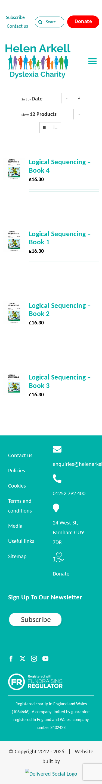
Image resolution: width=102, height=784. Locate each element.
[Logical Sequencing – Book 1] (14, 234)
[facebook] (11, 659)
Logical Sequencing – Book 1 (60, 237)
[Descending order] (79, 98)
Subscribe (15, 17)
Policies (16, 470)
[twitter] (23, 659)
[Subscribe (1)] (51, 614)
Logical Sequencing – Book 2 (60, 309)
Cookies (17, 485)
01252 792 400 (69, 493)
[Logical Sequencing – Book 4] (14, 162)
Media (15, 526)
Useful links (21, 541)
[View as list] (55, 127)
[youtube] (45, 659)
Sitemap (17, 556)
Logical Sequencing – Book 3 (60, 381)
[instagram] (34, 659)
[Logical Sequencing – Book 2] (14, 306)
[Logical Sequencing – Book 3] (14, 378)
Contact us (17, 26)
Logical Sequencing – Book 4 (60, 165)
